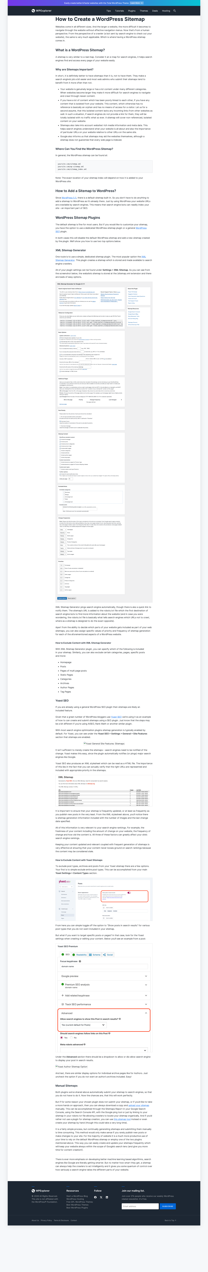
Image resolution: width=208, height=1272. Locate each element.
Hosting (166, 11)
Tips (108, 11)
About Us (35, 1220)
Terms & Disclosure (61, 1220)
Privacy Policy (46, 1220)
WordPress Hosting (75, 1199)
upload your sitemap (138, 1105)
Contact (74, 1220)
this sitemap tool (122, 1119)
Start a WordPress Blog (77, 1196)
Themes (144, 11)
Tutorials (119, 11)
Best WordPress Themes (77, 1205)
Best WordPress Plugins (77, 1207)
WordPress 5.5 (69, 197)
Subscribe (167, 1206)
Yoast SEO (116, 717)
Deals (155, 11)
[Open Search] (174, 11)
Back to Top (170, 1220)
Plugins (131, 11)
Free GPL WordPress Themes (79, 1202)
